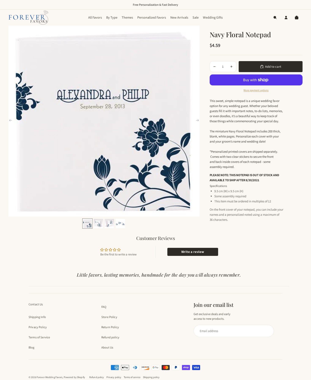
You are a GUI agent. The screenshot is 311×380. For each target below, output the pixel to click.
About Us (107, 347)
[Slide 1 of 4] (87, 223)
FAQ (103, 307)
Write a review (192, 252)
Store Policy (109, 317)
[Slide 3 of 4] (109, 223)
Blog (31, 347)
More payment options (256, 90)
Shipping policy (151, 377)
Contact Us (36, 304)
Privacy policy (113, 377)
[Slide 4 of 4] (120, 223)
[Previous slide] (10, 121)
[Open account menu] (286, 17)
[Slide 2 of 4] (98, 223)
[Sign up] (232, 331)
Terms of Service (39, 337)
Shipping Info (37, 317)
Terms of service (132, 377)
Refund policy (110, 337)
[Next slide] (197, 121)
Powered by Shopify (74, 377)
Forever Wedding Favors (50, 377)
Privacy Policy (38, 327)
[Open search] (275, 17)
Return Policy (110, 327)
